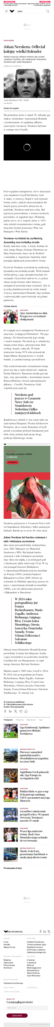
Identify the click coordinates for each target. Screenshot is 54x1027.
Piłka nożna (9, 40)
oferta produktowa (12, 992)
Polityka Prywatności (35, 942)
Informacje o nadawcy (36, 950)
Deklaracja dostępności (36, 952)
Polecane (20, 720)
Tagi (40, 720)
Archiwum (8, 968)
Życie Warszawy (33, 976)
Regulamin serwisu (35, 947)
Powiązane (8, 720)
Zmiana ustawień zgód (36, 945)
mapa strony (9, 988)
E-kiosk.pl (31, 960)
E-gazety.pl (31, 963)
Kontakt (7, 945)
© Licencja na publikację (14, 702)
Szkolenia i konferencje (13, 983)
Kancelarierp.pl (33, 970)
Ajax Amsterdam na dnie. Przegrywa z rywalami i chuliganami (34, 316)
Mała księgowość (34, 968)
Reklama (7, 960)
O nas (6, 942)
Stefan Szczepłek (11, 108)
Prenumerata (9, 965)
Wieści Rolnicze (33, 973)
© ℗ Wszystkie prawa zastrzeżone (18, 704)
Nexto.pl (30, 965)
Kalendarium (32, 988)
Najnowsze (31, 720)
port (19, 11)
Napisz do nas (9, 947)
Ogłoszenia (8, 963)
